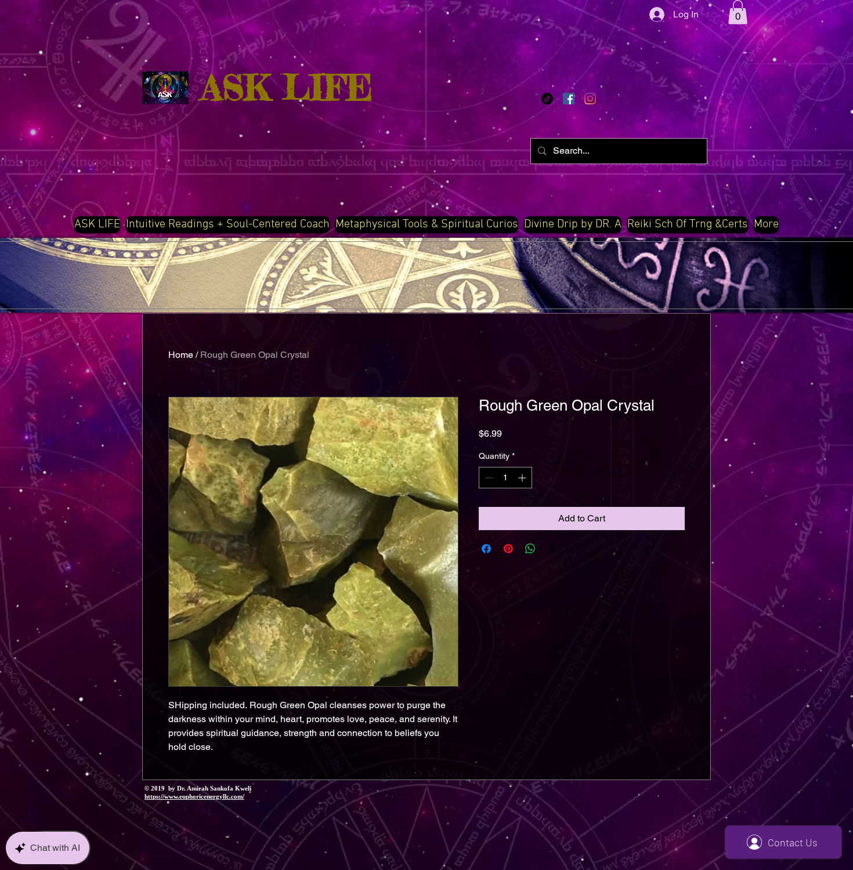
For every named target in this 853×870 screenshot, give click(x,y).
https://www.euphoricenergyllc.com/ (194, 796)
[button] (738, 12)
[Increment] (523, 477)
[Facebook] (568, 98)
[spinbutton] (505, 477)
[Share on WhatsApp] (530, 549)
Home (180, 354)
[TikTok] (547, 98)
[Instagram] (590, 98)
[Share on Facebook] (486, 549)
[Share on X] (552, 549)
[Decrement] (487, 477)
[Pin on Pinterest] (508, 549)
